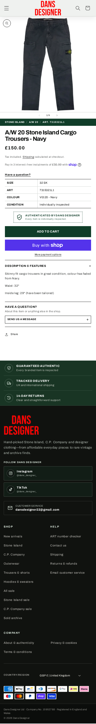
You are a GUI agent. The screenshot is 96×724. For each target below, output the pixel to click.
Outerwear (11, 563)
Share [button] (14, 334)
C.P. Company (14, 554)
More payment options (48, 254)
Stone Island (13, 545)
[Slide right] (57, 115)
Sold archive (13, 618)
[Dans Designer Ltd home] (23, 425)
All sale (9, 591)
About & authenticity (19, 643)
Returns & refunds (63, 563)
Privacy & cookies (64, 643)
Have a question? (18, 174)
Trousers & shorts (17, 572)
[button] (6, 8)
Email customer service (67, 572)
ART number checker (65, 536)
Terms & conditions (18, 652)
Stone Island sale (17, 600)
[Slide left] (39, 115)
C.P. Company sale (18, 609)
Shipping (28, 156)
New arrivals (13, 536)
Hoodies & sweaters (18, 581)
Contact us (58, 545)
